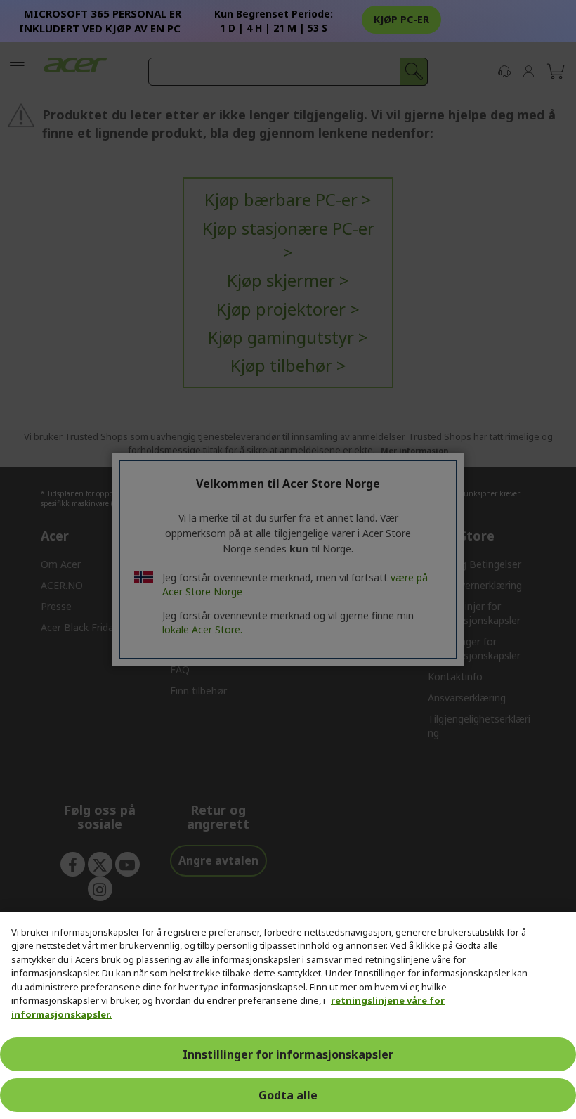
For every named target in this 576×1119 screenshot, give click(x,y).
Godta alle (288, 1095)
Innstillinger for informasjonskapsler (288, 1054)
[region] (288, 1015)
